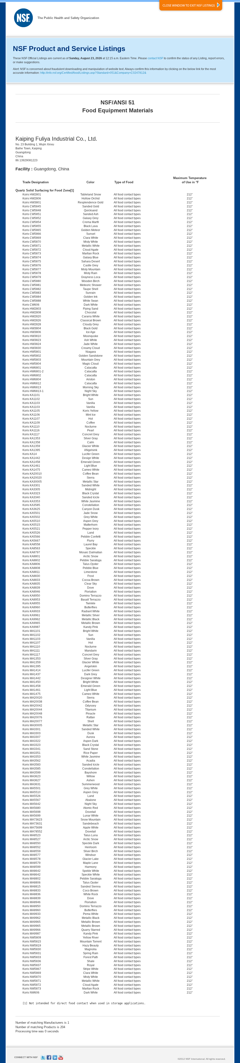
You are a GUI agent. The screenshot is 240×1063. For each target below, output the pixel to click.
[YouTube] (60, 1059)
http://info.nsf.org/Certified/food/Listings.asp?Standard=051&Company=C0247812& (93, 72)
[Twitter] (43, 1059)
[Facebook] (49, 1059)
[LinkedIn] (54, 1059)
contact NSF (155, 58)
